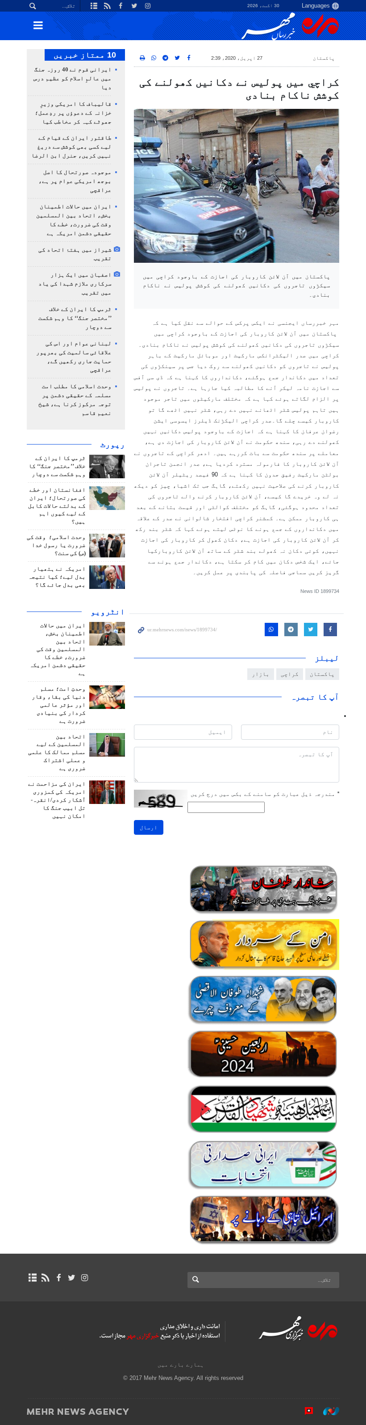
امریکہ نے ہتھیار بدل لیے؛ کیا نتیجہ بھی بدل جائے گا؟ (57, 577)
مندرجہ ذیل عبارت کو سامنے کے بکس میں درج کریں (265, 794)
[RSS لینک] (45, 1277)
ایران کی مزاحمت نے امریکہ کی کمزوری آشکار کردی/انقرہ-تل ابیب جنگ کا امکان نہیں (57, 800)
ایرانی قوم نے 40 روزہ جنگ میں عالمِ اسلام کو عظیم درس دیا (72, 78)
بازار (261, 674)
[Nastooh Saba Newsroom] (326, 1411)
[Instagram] (84, 1277)
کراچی (290, 674)
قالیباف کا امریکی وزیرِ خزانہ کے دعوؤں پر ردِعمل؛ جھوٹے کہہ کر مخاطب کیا (73, 113)
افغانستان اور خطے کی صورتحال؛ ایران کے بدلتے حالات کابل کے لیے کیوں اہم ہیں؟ (57, 506)
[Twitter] (71, 1277)
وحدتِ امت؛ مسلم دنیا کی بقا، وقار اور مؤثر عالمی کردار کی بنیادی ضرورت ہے (59, 705)
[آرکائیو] (32, 1277)
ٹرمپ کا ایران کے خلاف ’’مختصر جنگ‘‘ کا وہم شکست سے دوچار (75, 318)
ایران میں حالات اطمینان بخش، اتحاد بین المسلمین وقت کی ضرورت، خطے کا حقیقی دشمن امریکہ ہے (57, 649)
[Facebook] (58, 1277)
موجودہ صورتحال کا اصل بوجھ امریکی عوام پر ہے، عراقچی (75, 181)
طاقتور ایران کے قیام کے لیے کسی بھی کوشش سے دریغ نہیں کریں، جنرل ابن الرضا (71, 147)
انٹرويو (108, 611)
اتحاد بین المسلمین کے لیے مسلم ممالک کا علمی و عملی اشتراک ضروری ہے (57, 752)
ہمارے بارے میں (181, 1364)
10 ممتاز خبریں (85, 54)
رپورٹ (112, 444)
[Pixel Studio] (304, 1411)
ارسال (149, 827)
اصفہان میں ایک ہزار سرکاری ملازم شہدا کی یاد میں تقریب (75, 284)
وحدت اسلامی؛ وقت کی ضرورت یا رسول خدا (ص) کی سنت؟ (56, 545)
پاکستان (324, 58)
